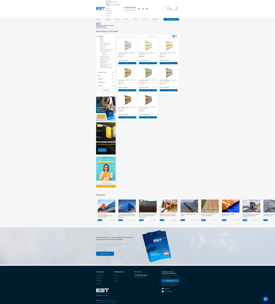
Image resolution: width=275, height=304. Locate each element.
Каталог (98, 19)
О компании (99, 275)
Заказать (127, 63)
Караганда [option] (109, 10)
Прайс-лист (176, 10)
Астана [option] (108, 8)
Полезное (98, 280)
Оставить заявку (106, 183)
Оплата (116, 278)
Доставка (116, 275)
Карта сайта (113, 302)
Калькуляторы (171, 19)
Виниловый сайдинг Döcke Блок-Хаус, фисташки (148, 80)
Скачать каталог (105, 253)
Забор (126, 19)
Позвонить (106, 186)
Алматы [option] (108, 15)
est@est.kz (167, 288)
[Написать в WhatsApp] (139, 8)
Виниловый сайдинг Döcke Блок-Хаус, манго (127, 80)
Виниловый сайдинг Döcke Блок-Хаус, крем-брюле (168, 80)
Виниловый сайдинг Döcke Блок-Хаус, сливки (127, 53)
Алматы (114, 300)
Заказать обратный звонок (130, 10)
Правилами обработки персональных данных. (170, 285)
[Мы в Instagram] (147, 8)
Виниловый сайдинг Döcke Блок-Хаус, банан (148, 53)
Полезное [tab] (100, 195)
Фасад (117, 19)
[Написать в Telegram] (143, 8)
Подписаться (170, 280)
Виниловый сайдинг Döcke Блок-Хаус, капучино (148, 108)
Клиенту (135, 19)
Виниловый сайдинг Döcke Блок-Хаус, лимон (168, 53)
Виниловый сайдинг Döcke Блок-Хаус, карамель (127, 108)
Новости (98, 278)
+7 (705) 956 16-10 (129, 8)
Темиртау (109, 300)
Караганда (103, 300)
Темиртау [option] (109, 13)
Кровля (108, 19)
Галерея (98, 283)
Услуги (145, 19)
